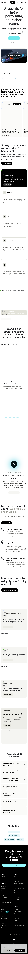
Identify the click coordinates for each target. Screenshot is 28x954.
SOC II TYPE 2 (10, 472)
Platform (3, 876)
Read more (7, 725)
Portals (15, 890)
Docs (15, 913)
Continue (20, 950)
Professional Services (6, 902)
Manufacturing (4, 893)
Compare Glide (4, 920)
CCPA (19, 472)
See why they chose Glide (10, 590)
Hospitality (3, 900)
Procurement (17, 881)
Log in (18, 2)
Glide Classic (4, 930)
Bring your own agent (6, 879)
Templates (16, 909)
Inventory (16, 876)
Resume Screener (14, 832)
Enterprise (3, 888)
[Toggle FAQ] (24, 764)
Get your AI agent (14, 38)
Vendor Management (19, 883)
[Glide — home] (4, 2)
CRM (15, 895)
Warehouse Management (20, 885)
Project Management (19, 888)
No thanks (8, 950)
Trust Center (13, 492)
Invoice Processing (14, 835)
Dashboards (17, 892)
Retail (2, 895)
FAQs (2, 923)
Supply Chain (4, 890)
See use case (17, 104)
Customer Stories (18, 911)
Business (3, 886)
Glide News (17, 923)
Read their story (8, 626)
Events (15, 920)
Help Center (17, 916)
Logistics (16, 879)
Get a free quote (6, 522)
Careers (3, 911)
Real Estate (4, 897)
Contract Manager (10, 839)
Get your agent (7, 208)
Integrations (4, 925)
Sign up (12, 2)
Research (3, 916)
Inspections (20, 839)
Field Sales (16, 899)
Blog (2, 914)
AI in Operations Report (19, 925)
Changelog (3, 927)
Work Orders (17, 897)
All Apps (16, 902)
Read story (5, 319)
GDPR (15, 472)
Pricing (2, 909)
